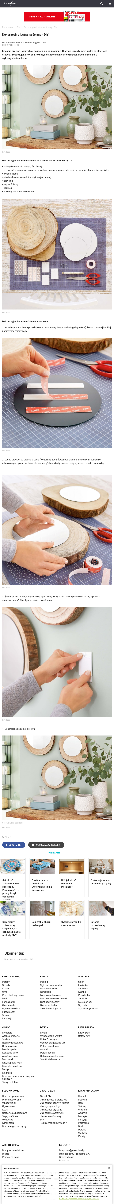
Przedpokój (84, 995)
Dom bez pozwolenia (13, 1096)
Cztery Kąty (84, 1036)
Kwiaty (81, 1136)
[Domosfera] (10, 3)
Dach (4, 998)
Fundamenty (8, 1012)
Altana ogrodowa (11, 1036)
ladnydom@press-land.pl (72, 1150)
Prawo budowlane (11, 1099)
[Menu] (110, 3)
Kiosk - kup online (42, 16)
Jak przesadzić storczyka (53, 1099)
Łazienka (83, 985)
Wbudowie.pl (9, 1103)
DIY (18, 27)
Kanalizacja (8, 1123)
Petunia (82, 1129)
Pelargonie (84, 1123)
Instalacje (7, 1018)
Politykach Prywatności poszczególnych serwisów (79, 1199)
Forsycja (82, 1119)
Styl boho (83, 1005)
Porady (6, 981)
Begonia (82, 1099)
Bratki (81, 1126)
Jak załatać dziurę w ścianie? (55, 1103)
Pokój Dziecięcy (48, 1039)
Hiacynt (82, 1096)
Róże (81, 1103)
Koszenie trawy (10, 1052)
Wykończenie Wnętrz (51, 985)
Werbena (82, 1133)
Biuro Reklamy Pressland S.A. (74, 1153)
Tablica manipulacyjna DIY (53, 1123)
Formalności (8, 1002)
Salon (81, 981)
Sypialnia (83, 988)
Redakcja (64, 1160)
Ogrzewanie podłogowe (14, 1113)
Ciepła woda (8, 1005)
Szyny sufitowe (10, 1116)
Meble (43, 1032)
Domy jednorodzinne (13, 1150)
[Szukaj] (101, 3)
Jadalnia (82, 998)
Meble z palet (9, 1049)
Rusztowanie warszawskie (54, 998)
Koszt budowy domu (13, 995)
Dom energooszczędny (14, 1126)
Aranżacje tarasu (10, 1056)
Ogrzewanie (8, 1106)
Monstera (7, 1032)
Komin (5, 988)
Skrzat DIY (45, 1096)
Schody (6, 985)
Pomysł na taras (10, 1157)
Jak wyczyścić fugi (50, 1106)
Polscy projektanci (49, 1046)
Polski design (47, 1052)
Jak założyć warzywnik (52, 1113)
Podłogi (44, 981)
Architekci (45, 1049)
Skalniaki (6, 1039)
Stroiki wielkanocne (50, 1059)
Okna (4, 991)
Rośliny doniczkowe (12, 1042)
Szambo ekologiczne (51, 1008)
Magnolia (7, 1072)
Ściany (5, 1015)
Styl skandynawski (88, 1008)
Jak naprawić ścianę (50, 1116)
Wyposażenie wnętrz (51, 1036)
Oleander (83, 1109)
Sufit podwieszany (50, 1002)
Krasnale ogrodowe (12, 1066)
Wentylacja (7, 1119)
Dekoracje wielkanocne (52, 1056)
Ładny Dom (84, 1032)
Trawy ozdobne (10, 1082)
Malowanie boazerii (50, 995)
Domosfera (7, 27)
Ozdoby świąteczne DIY (52, 1042)
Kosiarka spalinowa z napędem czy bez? (18, 1077)
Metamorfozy (85, 1002)
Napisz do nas (66, 1157)
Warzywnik (8, 1059)
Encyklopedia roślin (12, 1062)
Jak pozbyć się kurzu (51, 1109)
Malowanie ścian (48, 988)
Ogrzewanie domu (11, 1008)
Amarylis (82, 1113)
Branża (5, 1153)
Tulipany (82, 1106)
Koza (5, 1109)
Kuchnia (82, 991)
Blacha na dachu (48, 1005)
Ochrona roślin (9, 1046)
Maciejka (82, 1116)
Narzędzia (45, 991)
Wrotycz (6, 1069)
